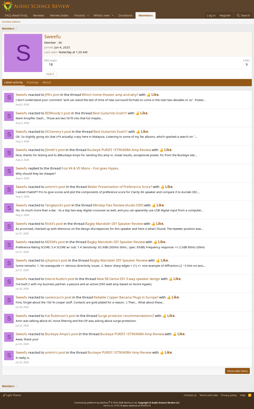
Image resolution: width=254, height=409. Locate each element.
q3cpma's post (56, 260)
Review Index (59, 15)
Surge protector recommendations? (126, 315)
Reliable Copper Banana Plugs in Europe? (126, 297)
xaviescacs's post (58, 297)
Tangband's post (58, 205)
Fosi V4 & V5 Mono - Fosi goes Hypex (90, 168)
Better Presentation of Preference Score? (120, 186)
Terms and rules (208, 395)
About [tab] (46, 82)
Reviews (38, 15)
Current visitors (11, 21)
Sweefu (21, 94)
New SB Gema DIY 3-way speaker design (128, 278)
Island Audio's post (59, 278)
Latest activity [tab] (13, 82)
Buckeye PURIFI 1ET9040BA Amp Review (119, 149)
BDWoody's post (57, 113)
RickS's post (54, 223)
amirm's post (55, 186)
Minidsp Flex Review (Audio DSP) (118, 205)
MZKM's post (55, 242)
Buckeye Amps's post (61, 334)
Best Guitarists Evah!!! (110, 113)
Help (242, 395)
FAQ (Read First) (16, 15)
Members (146, 15)
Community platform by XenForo (105, 402)
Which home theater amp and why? (110, 94)
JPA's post (52, 94)
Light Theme (13, 395)
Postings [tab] (32, 82)
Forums (79, 15)
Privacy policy (229, 395)
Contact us (190, 395)
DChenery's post (58, 131)
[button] (88, 15)
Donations (125, 15)
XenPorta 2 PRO (111, 405)
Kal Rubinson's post (60, 315)
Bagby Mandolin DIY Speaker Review (114, 223)
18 (51, 64)
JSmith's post (55, 149)
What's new (102, 15)
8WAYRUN (145, 405)
